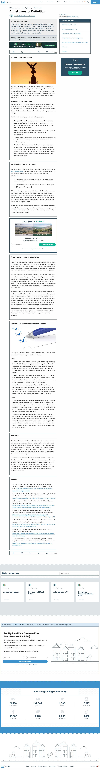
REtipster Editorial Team (72, 16)
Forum (95, 2)
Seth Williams (64, 15)
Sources (64, 51)
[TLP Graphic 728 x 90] (33, 45)
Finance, (26, 15)
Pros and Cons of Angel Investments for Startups (75, 42)
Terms (18, 8)
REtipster (11, 8)
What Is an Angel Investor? (69, 24)
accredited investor (17, 171)
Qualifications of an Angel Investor (71, 33)
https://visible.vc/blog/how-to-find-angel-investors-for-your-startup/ (33, 498)
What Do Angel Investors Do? (70, 29)
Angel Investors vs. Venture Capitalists (72, 38)
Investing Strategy (27, 8)
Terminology (32, 15)
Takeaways (65, 47)
